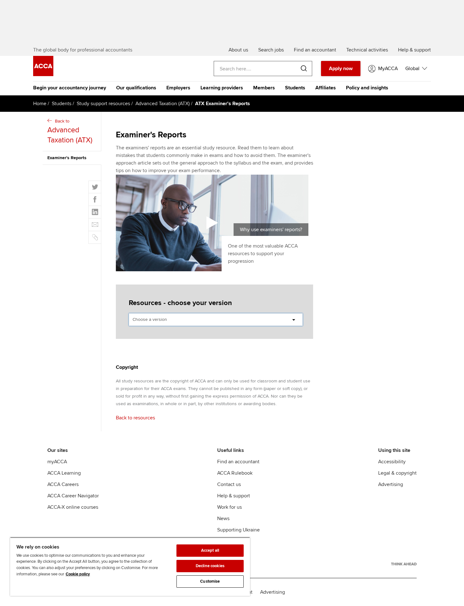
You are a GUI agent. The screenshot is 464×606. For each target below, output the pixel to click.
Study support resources (103, 103)
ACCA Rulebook (235, 473)
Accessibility (392, 462)
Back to (69, 131)
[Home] (43, 74)
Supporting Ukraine (238, 530)
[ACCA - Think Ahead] (404, 564)
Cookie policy (78, 574)
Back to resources (135, 418)
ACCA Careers (63, 484)
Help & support (233, 496)
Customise (210, 581)
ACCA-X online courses (72, 507)
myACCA (57, 462)
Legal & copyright (397, 473)
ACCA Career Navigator (73, 496)
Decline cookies (210, 565)
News (223, 518)
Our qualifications (136, 88)
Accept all (210, 550)
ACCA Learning (64, 473)
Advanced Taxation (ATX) (162, 103)
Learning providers (221, 88)
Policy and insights (367, 88)
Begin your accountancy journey (69, 88)
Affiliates (325, 88)
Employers (178, 88)
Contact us (229, 484)
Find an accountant (238, 462)
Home (39, 103)
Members (264, 88)
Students (295, 88)
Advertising (390, 484)
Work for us (229, 507)
